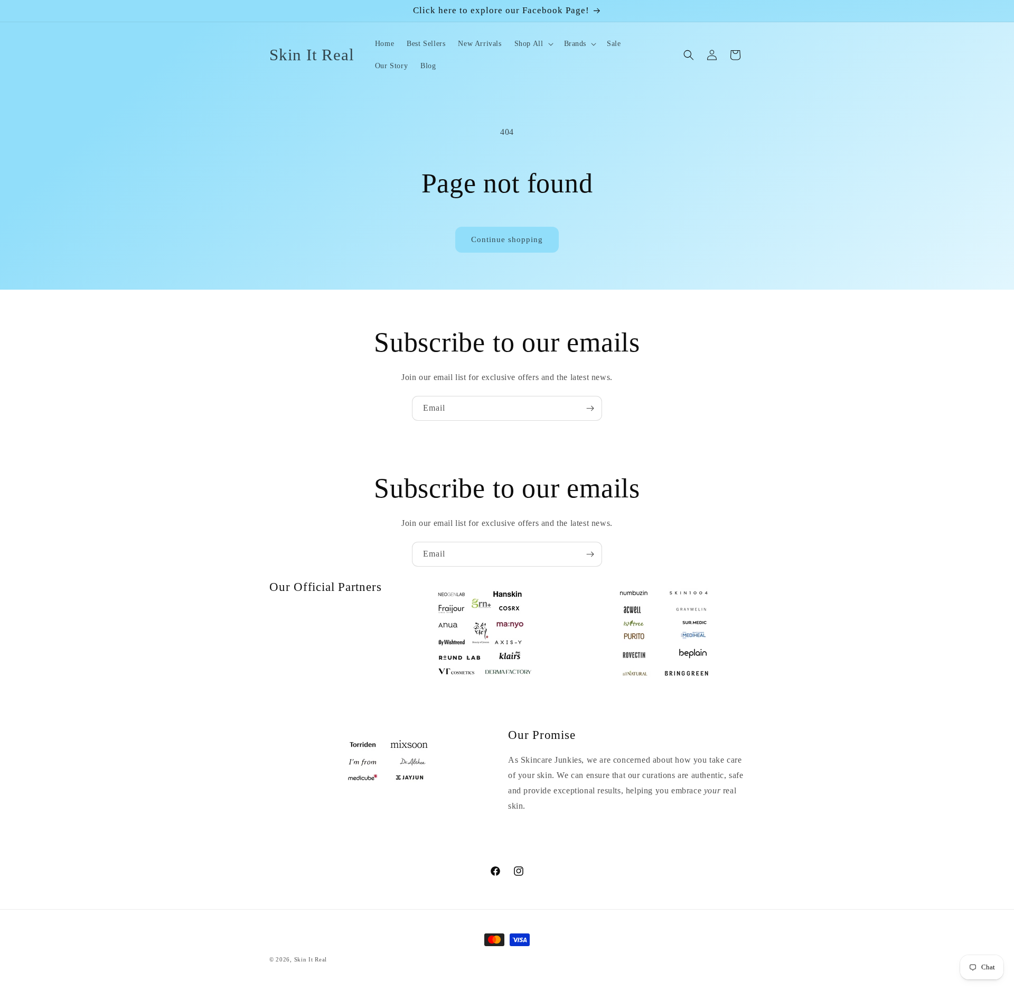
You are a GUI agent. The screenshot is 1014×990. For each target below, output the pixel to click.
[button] (533, 44)
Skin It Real (310, 959)
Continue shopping (507, 239)
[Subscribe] (590, 408)
